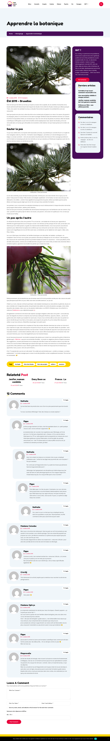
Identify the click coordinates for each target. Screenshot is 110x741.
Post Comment (14, 722)
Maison (59, 4)
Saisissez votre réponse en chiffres (16, 711)
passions (61, 364)
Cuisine (52, 4)
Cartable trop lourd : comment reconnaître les (87, 91)
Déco (29, 4)
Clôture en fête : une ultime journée (85, 106)
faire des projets (42, 364)
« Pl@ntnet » (17, 339)
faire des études (29, 364)
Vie (72, 4)
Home (11, 33)
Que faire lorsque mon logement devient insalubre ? (89, 147)
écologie (17, 364)
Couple (44, 4)
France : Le (60, 379)
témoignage (19, 33)
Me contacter (82, 79)
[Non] (108, 739)
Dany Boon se (38, 379)
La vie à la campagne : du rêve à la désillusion (89, 140)
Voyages (78, 4)
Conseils (36, 4)
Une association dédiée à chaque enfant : (87, 96)
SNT (85, 4)
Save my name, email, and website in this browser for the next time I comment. (31, 707)
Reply (66, 400)
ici (34, 310)
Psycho (66, 4)
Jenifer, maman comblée (16, 380)
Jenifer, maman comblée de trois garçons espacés (87, 101)
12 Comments (23, 98)
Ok (95, 738)
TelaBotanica (16, 310)
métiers (53, 364)
